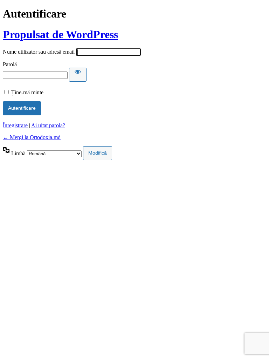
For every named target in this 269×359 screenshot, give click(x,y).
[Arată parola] (78, 75)
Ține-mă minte (27, 92)
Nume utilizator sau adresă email (39, 52)
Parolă (10, 64)
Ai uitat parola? (48, 125)
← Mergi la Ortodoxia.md (32, 137)
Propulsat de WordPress (60, 34)
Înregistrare (15, 125)
